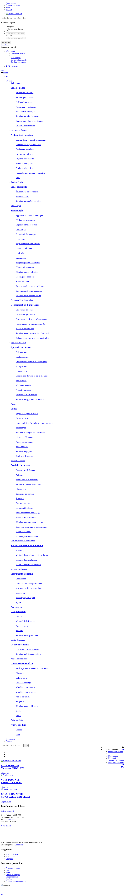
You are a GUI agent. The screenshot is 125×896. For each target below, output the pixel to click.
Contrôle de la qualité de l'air (28, 144)
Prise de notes (22, 446)
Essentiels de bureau (25, 494)
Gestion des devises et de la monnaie (32, 376)
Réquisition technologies (26, 272)
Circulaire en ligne (13, 875)
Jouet (18, 734)
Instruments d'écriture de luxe (29, 588)
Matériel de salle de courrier (28, 564)
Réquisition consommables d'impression (33, 333)
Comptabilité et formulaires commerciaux (34, 423)
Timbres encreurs (23, 531)
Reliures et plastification (26, 394)
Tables (18, 715)
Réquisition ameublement (27, 706)
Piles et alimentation (25, 267)
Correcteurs (21, 578)
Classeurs (20, 673)
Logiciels (20, 253)
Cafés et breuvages (24, 102)
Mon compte (16, 58)
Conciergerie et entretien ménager (31, 140)
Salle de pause (18, 87)
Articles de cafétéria (24, 92)
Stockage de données (25, 277)
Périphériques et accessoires (28, 262)
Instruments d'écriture (22, 573)
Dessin (19, 616)
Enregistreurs (21, 366)
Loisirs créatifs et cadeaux (27, 649)
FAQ (8, 872)
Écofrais (9, 879)
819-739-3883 (10, 819)
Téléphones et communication (29, 291)
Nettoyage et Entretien (22, 135)
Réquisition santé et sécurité (28, 201)
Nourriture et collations (26, 107)
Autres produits (18, 725)
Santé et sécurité (19, 187)
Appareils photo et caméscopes (29, 215)
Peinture (19, 630)
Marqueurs (20, 593)
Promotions (10, 739)
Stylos (18, 602)
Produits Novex (12, 854)
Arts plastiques (18, 611)
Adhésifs (19, 475)
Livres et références (24, 437)
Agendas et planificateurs (27, 413)
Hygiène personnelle (25, 158)
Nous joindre (11, 3)
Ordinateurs (21, 258)
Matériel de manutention (26, 560)
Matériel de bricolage (25, 621)
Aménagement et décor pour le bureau (33, 668)
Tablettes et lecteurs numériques (30, 286)
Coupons (9, 859)
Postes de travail (23, 697)
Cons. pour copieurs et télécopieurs (31, 319)
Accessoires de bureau (25, 470)
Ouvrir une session (18, 53)
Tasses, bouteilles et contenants (29, 121)
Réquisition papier (24, 451)
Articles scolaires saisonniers (28, 484)
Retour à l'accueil (7, 811)
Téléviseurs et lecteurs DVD (28, 295)
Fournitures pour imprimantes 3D (30, 324)
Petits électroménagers (26, 111)
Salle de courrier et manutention (27, 545)
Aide (8, 7)
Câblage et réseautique (26, 220)
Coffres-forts (21, 678)
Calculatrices (21, 352)
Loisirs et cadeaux (20, 644)
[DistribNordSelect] (14, 14)
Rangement (21, 701)
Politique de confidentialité (16, 881)
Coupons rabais (12, 877)
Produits (9, 81)
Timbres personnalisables (27, 536)
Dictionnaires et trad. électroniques (31, 361)
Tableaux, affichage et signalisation (31, 527)
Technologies (17, 210)
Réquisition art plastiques (27, 635)
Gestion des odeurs (24, 154)
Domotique (21, 229)
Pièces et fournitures (25, 328)
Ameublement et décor (22, 663)
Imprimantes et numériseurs (28, 243)
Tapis (18, 177)
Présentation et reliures (26, 517)
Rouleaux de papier (24, 456)
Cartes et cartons (23, 418)
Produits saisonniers (24, 168)
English (9, 10)
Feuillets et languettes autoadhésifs (31, 432)
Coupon (9, 741)
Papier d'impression (24, 442)
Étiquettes (20, 498)
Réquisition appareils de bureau (30, 399)
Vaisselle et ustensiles (25, 125)
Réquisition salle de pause (27, 116)
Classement (21, 489)
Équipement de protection (27, 192)
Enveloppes (21, 427)
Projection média (23, 390)
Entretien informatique (26, 234)
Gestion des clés (23, 503)
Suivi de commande (18, 62)
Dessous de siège (23, 682)
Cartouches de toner (24, 310)
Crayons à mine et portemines (29, 583)
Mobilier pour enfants (25, 687)
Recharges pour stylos (25, 597)
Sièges (18, 711)
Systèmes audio (22, 281)
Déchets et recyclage (25, 149)
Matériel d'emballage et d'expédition (32, 555)
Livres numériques (24, 248)
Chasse (19, 730)
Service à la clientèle (18, 60)
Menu (3, 70)
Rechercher (6, 42)
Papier (14, 408)
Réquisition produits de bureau (29, 522)
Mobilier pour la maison (26, 692)
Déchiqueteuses (22, 357)
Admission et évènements (27, 479)
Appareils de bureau (21, 347)
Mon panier (112, 758)
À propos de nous (13, 5)
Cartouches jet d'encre (25, 314)
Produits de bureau (20, 465)
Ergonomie (20, 239)
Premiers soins (22, 196)
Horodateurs (21, 380)
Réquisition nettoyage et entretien (30, 173)
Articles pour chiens (24, 97)
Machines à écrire (23, 385)
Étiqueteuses (21, 371)
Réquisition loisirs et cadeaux (29, 654)
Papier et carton (23, 626)
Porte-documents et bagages (28, 512)
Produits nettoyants (24, 163)
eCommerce (18, 845)
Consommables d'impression (25, 305)
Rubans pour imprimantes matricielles (32, 338)
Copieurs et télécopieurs (26, 225)
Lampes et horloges (24, 508)
